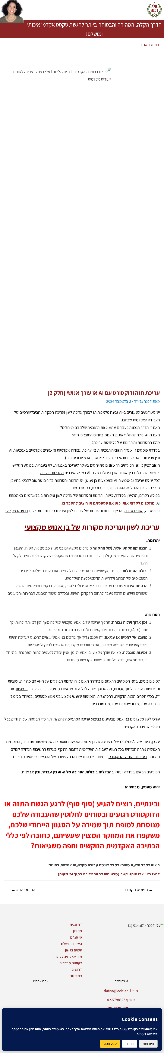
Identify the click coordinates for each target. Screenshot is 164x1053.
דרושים (77, 969)
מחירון (77, 931)
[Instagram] (71, 990)
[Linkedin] (54, 990)
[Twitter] (62, 990)
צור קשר (76, 976)
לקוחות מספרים (71, 963)
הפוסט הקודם (139, 890)
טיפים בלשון (73, 950)
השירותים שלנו (71, 943)
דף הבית (76, 924)
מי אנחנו (76, 937)
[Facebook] (79, 990)
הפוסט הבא (23, 890)
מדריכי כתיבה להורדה (66, 956)
